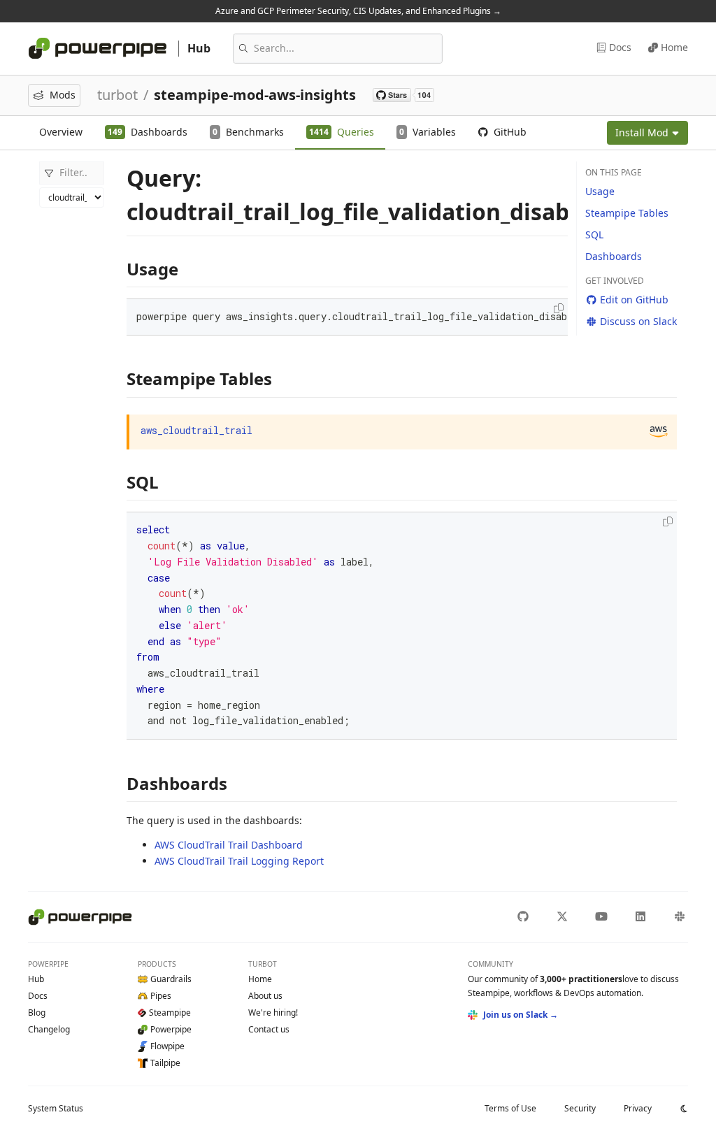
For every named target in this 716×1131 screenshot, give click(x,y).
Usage (600, 191)
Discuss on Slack (638, 321)
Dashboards (613, 256)
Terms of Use (510, 1108)
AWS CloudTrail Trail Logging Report (239, 860)
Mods (63, 94)
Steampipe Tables (626, 212)
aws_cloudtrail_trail (196, 430)
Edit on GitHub (634, 299)
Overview (61, 131)
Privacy (638, 1108)
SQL (594, 234)
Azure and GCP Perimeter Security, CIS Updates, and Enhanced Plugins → (358, 11)
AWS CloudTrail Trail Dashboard (229, 844)
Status (55, 1108)
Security (580, 1108)
